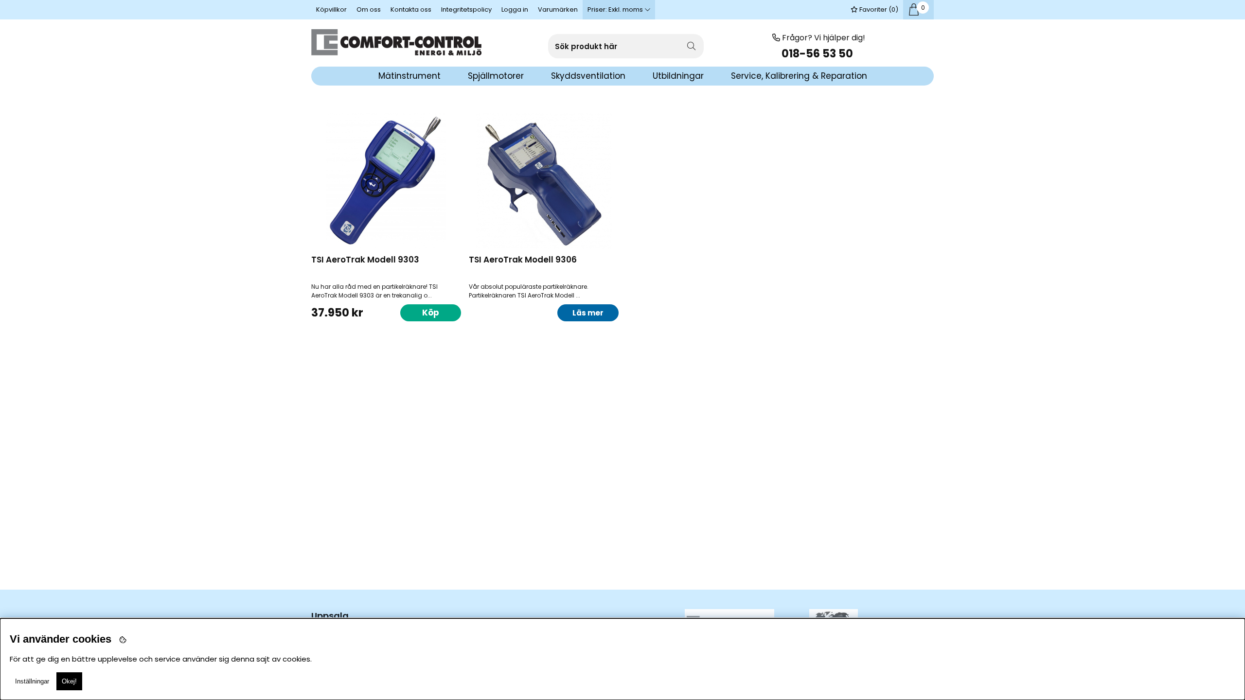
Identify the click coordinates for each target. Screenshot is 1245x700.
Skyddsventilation (588, 76)
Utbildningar (678, 76)
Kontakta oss (411, 9)
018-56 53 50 (818, 53)
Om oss (368, 9)
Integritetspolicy (466, 9)
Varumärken (558, 9)
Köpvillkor (331, 9)
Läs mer (588, 313)
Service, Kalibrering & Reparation (799, 76)
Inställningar (32, 681)
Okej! (69, 681)
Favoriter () (878, 9)
